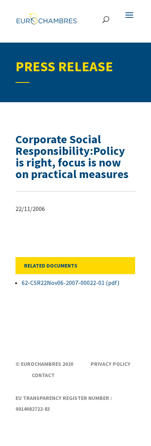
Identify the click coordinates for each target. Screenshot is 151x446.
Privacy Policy (110, 363)
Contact (43, 375)
